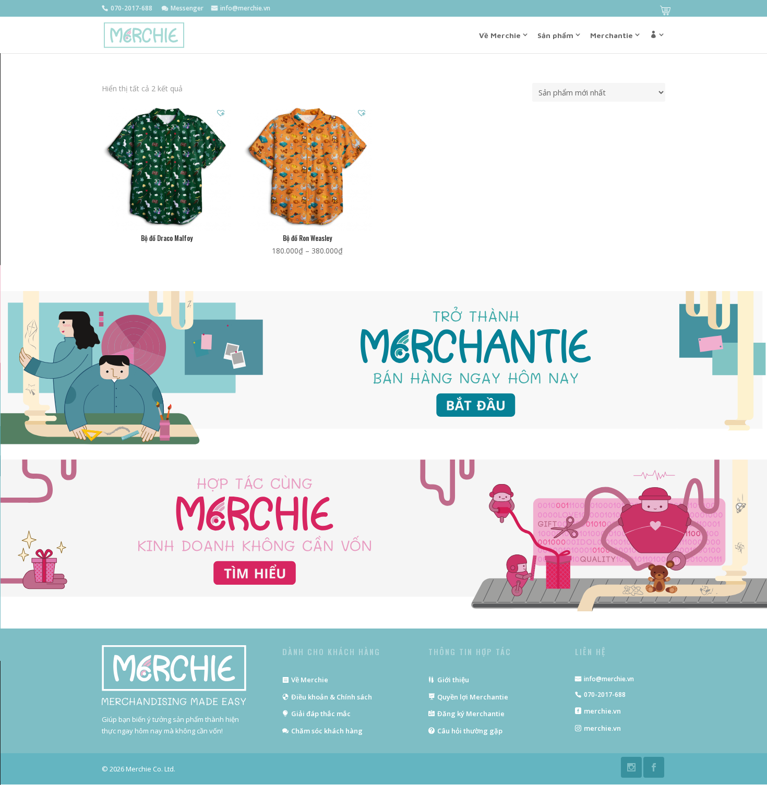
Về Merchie (309, 679)
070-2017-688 (605, 694)
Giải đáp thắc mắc (321, 713)
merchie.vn (602, 711)
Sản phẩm (555, 35)
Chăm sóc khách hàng (327, 730)
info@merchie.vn (609, 678)
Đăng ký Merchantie (471, 713)
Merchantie (611, 35)
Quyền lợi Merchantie (472, 697)
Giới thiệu (453, 679)
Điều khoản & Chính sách (331, 697)
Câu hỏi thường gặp (469, 730)
